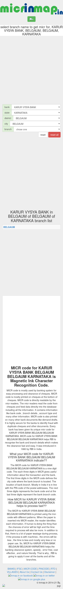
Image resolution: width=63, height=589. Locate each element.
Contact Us (36, 572)
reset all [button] (54, 134)
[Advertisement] (31, 69)
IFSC (19, 568)
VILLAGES (12, 572)
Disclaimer (49, 572)
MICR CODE (30, 568)
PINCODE (44, 568)
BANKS (11, 568)
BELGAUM (9, 227)
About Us (24, 572)
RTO (53, 568)
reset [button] (43, 134)
